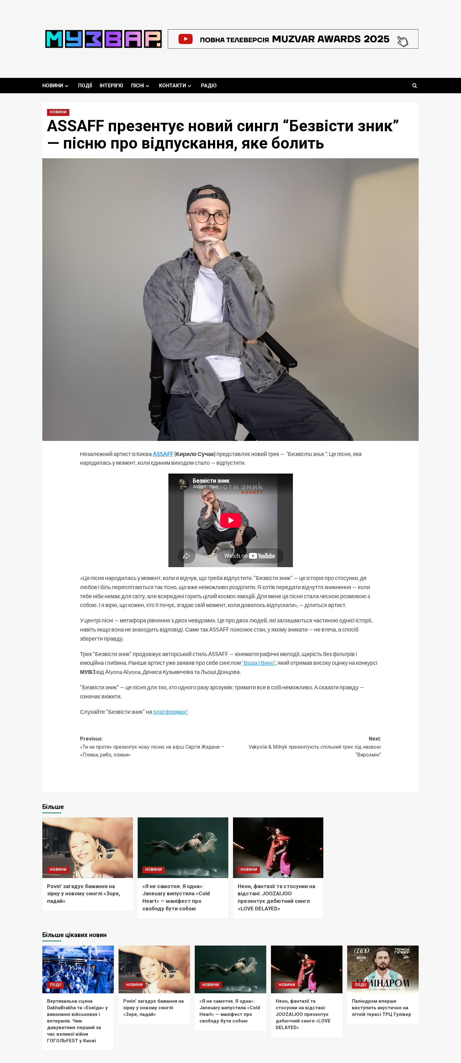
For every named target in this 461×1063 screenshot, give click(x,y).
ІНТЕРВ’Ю (111, 86)
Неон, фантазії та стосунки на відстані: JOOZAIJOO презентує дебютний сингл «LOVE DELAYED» (303, 1014)
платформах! (170, 711)
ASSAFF (163, 453)
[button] (415, 85)
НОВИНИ (52, 86)
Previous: (152, 747)
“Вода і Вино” (258, 662)
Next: (315, 747)
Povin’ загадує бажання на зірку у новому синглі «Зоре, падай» (83, 893)
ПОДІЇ (85, 86)
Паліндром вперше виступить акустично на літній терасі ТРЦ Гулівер (381, 1007)
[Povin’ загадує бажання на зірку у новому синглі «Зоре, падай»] (87, 847)
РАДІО (209, 86)
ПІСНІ (137, 86)
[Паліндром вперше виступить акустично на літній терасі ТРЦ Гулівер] (383, 969)
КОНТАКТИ (172, 86)
